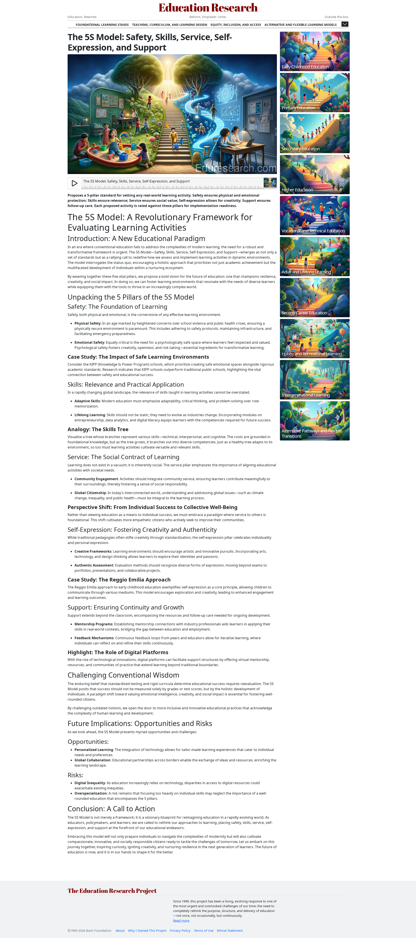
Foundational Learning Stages (102, 25)
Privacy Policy (180, 930)
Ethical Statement (230, 930)
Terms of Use (203, 930)
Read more (181, 920)
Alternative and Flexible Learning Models (301, 25)
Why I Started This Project (147, 930)
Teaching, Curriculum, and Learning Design (169, 25)
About (120, 930)
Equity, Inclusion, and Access (236, 25)
